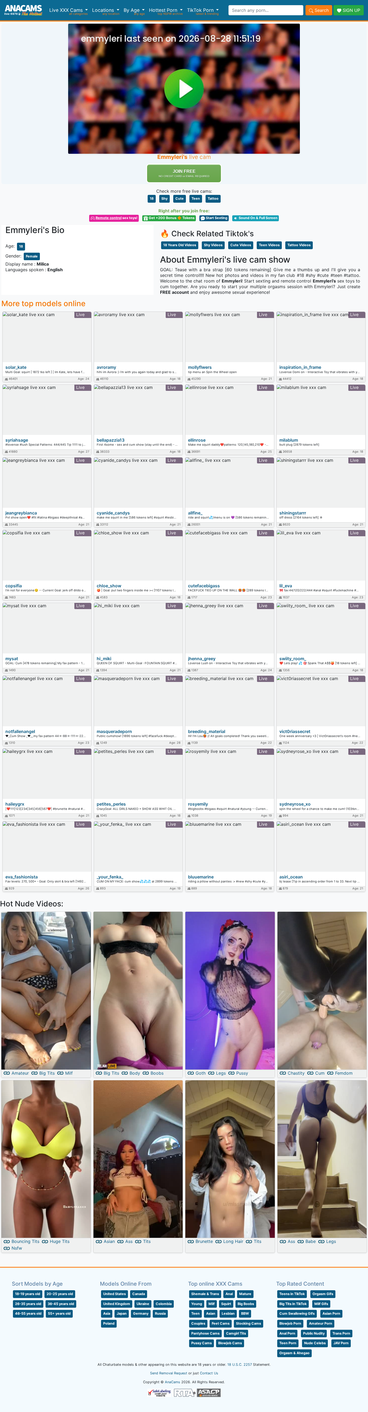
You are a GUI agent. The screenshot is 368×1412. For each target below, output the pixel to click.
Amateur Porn (320, 1323)
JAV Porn (341, 1343)
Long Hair (233, 1241)
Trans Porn (341, 1333)
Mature (245, 1294)
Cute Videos (240, 245)
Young (196, 1304)
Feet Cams (221, 1323)
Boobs (157, 1073)
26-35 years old (28, 1304)
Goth (201, 1073)
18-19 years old (27, 1294)
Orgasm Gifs (323, 1294)
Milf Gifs (321, 1304)
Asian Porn (331, 1313)
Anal (229, 1294)
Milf (69, 1073)
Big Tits (47, 1073)
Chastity (296, 1073)
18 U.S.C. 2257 (239, 1365)
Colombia (164, 1304)
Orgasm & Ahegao (294, 1353)
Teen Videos (269, 245)
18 (152, 198)
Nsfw (17, 1248)
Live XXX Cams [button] (66, 10)
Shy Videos (213, 245)
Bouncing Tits (25, 1241)
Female (32, 256)
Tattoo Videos (299, 245)
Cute (179, 198)
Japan (122, 1313)
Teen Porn (287, 1343)
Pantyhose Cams (205, 1333)
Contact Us (209, 1373)
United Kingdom (116, 1304)
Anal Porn (287, 1333)
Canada (138, 1294)
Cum (320, 1073)
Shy (164, 198)
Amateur (20, 1073)
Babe (310, 1241)
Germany (140, 1313)
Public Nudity (314, 1333)
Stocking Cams (248, 1323)
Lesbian (228, 1313)
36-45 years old (61, 1304)
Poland (108, 1323)
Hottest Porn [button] (164, 10)
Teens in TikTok (292, 1294)
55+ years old (59, 1313)
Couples (198, 1323)
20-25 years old (60, 1294)
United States (114, 1294)
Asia (106, 1313)
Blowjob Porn (290, 1323)
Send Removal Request (168, 1373)
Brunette (204, 1241)
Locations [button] (103, 10)
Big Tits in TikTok (293, 1304)
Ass (129, 1241)
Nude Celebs (315, 1343)
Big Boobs (246, 1304)
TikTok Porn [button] (201, 10)
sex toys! (116, 218)
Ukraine (143, 1304)
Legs (221, 1073)
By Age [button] (132, 10)
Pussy (242, 1073)
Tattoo (213, 198)
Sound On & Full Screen (257, 218)
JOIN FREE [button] (184, 173)
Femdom (344, 1073)
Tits (147, 1241)
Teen (196, 198)
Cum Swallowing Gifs (297, 1313)
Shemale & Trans (205, 1294)
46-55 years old (28, 1313)
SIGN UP (350, 10)
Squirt (226, 1304)
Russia (160, 1313)
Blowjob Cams (230, 1343)
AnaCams (172, 1382)
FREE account (174, 292)
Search (321, 10)
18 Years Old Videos (179, 245)
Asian (109, 1241)
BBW (245, 1313)
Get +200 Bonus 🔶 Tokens (171, 218)
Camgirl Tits (236, 1333)
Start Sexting (216, 218)
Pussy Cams (201, 1343)
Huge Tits (60, 1241)
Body (135, 1073)
